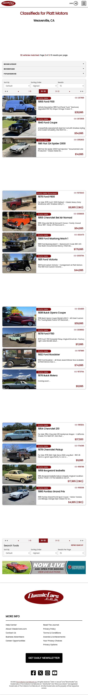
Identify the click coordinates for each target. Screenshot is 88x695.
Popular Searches (10, 74)
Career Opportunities (15, 640)
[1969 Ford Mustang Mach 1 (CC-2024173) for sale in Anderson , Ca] (19, 242)
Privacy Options (50, 644)
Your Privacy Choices (52, 640)
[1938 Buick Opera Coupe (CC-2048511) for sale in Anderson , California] (19, 316)
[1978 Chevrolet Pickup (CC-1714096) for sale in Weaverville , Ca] (19, 453)
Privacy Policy (49, 629)
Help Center (11, 625)
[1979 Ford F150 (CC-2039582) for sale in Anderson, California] (19, 337)
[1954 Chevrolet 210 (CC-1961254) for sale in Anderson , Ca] (19, 432)
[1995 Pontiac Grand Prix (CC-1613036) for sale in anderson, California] (19, 495)
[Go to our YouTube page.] (54, 673)
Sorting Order (36, 82)
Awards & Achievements (54, 637)
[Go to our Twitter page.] (40, 673)
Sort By (6, 82)
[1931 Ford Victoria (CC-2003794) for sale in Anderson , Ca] (19, 263)
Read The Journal (51, 625)
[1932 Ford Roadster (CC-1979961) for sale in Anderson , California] (19, 358)
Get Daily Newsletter (44, 657)
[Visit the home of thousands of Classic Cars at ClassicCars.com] (10, 3)
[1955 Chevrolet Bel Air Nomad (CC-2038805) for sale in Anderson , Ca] (19, 221)
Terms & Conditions (52, 632)
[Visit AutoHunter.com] (44, 567)
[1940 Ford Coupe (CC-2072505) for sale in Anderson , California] (19, 126)
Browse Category (10, 64)
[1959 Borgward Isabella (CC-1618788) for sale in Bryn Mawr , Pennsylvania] (19, 474)
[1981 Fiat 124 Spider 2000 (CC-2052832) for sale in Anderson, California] (19, 147)
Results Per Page (64, 550)
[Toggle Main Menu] (84, 3)
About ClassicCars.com (16, 629)
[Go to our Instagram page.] (47, 673)
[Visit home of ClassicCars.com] (44, 600)
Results (60, 82)
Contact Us (11, 632)
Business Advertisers (15, 637)
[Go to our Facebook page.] (33, 673)
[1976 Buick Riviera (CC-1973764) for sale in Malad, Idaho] (19, 379)
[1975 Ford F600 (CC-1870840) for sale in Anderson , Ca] (19, 200)
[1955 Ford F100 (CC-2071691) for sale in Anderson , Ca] (19, 105)
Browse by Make (9, 69)
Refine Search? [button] (77, 545)
